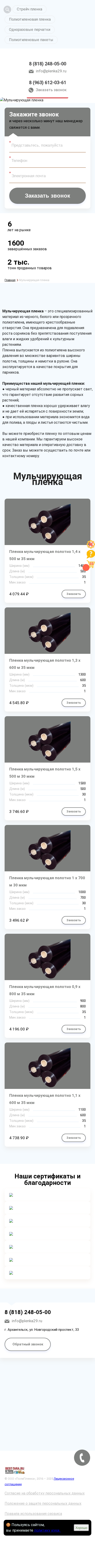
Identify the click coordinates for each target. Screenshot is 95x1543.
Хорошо (81, 1528)
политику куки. (47, 1530)
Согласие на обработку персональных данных (45, 1493)
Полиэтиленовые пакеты (31, 40)
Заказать (73, 594)
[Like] (91, 547)
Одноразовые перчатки (29, 29)
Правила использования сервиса (33, 1513)
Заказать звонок (51, 89)
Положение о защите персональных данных (43, 1503)
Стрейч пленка (29, 9)
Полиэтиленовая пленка (30, 19)
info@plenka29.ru (51, 71)
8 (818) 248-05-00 (47, 64)
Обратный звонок (27, 1344)
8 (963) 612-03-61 (47, 82)
